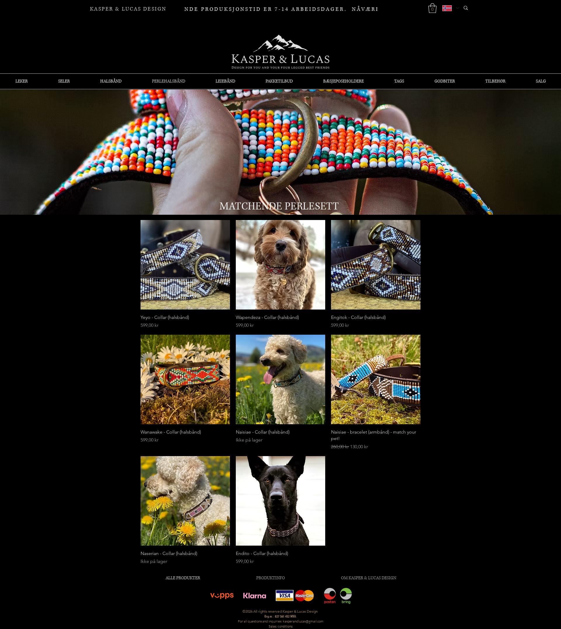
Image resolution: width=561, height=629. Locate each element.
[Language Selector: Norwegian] (450, 8)
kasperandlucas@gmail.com (303, 621)
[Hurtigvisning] (185, 265)
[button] (432, 8)
